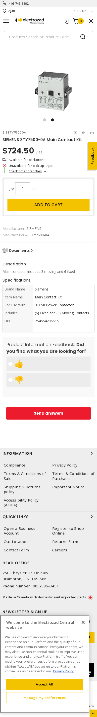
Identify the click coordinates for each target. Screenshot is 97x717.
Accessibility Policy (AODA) (21, 502)
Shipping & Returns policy (22, 489)
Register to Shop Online (68, 531)
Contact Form (16, 550)
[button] (44, 119)
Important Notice (68, 487)
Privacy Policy (65, 465)
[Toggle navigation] (6, 21)
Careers (59, 550)
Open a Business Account (19, 531)
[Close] (83, 622)
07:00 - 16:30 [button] (80, 11)
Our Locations (17, 541)
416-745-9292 (19, 3)
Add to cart (48, 205)
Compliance (15, 465)
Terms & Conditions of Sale (25, 476)
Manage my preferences (45, 697)
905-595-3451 (46, 585)
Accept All (44, 684)
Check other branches (25, 171)
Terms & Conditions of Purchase (73, 476)
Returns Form (65, 541)
